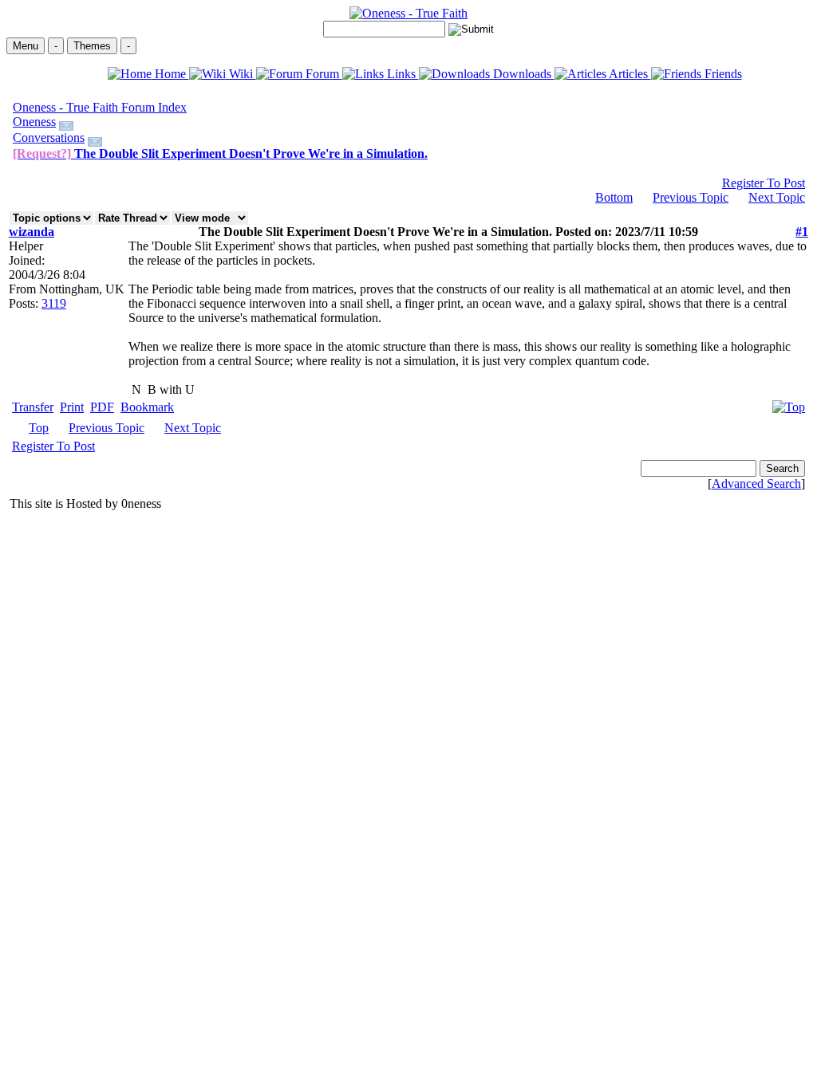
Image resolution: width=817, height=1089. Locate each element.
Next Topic (776, 197)
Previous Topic (690, 197)
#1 (801, 231)
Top (39, 427)
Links (401, 74)
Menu (25, 46)
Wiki (241, 74)
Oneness (34, 121)
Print (72, 407)
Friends (721, 74)
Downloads (522, 74)
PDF (102, 407)
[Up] (788, 403)
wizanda (31, 231)
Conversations (49, 137)
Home (170, 74)
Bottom (614, 197)
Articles (628, 74)
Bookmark (147, 407)
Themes (92, 46)
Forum (322, 74)
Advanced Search (756, 483)
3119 (53, 303)
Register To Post (763, 183)
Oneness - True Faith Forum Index (100, 107)
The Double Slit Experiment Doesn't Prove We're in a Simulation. (220, 153)
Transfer (32, 407)
